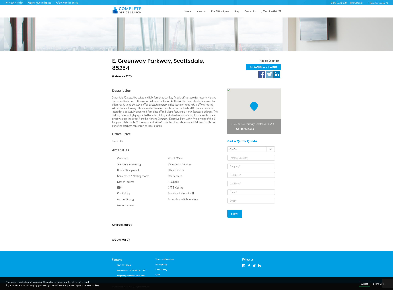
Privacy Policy (161, 264)
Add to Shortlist (269, 60)
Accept (364, 283)
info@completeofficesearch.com (131, 275)
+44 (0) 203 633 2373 (377, 2)
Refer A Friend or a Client (67, 2)
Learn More (379, 283)
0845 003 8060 (339, 2)
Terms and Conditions (165, 259)
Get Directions (245, 128)
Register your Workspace (39, 2)
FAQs (158, 274)
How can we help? (14, 2)
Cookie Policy (161, 269)
